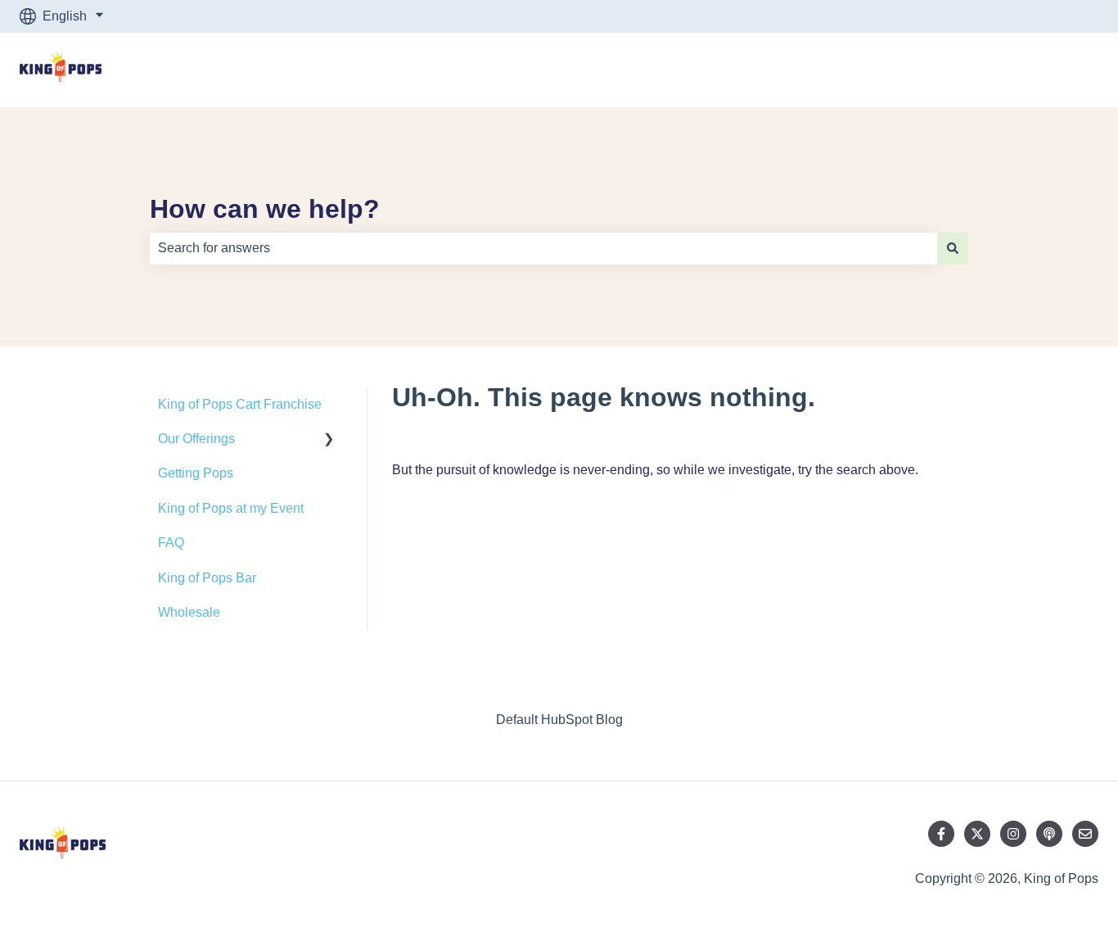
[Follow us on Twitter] (977, 834)
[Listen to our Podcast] (1049, 834)
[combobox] (543, 248)
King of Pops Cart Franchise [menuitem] (240, 404)
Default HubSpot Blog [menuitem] (559, 719)
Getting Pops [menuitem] (195, 473)
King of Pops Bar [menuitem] (207, 578)
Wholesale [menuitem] (189, 612)
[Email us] (1085, 834)
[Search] (952, 248)
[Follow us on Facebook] (941, 834)
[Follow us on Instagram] (1013, 834)
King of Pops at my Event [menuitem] (231, 508)
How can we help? (265, 209)
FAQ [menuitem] (171, 543)
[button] (329, 440)
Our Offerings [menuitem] (196, 439)
